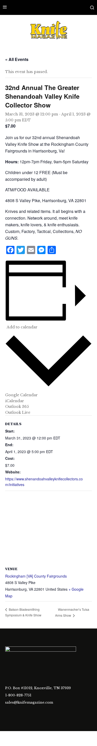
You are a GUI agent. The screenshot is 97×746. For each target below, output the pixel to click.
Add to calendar (22, 327)
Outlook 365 (17, 406)
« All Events (16, 59)
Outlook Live (17, 412)
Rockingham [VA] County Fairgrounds (36, 576)
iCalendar (14, 401)
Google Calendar (21, 395)
